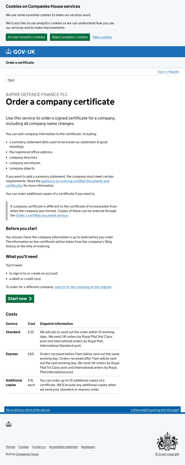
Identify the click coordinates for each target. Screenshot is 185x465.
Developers (88, 447)
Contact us (39, 447)
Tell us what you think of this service (28, 410)
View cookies (102, 37)
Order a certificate (20, 62)
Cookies (24, 447)
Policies (10, 447)
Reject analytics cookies (70, 37)
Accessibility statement (63, 447)
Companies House (27, 454)
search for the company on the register (83, 287)
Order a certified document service (42, 215)
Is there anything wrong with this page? (155, 410)
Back (11, 80)
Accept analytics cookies (26, 37)
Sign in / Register (168, 71)
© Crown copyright (167, 454)
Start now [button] (17, 298)
